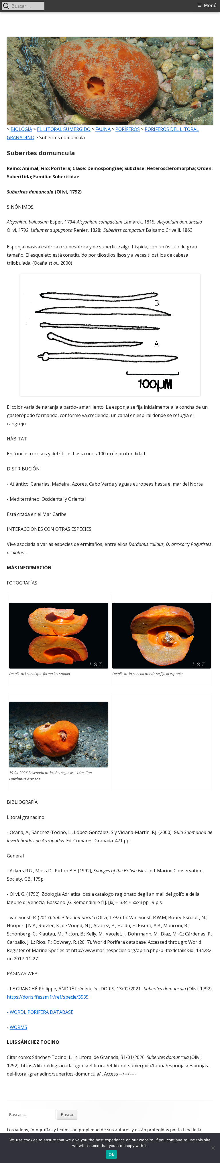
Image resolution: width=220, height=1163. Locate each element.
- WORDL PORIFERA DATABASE (40, 1012)
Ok (111, 1154)
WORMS (18, 1027)
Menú (210, 5)
